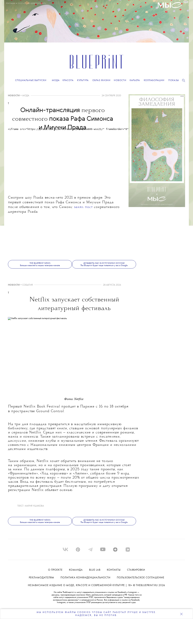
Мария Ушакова (34, 506)
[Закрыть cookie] (181, 614)
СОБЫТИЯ (27, 285)
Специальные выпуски (30, 80)
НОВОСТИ (14, 95)
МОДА (25, 95)
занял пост (83, 207)
